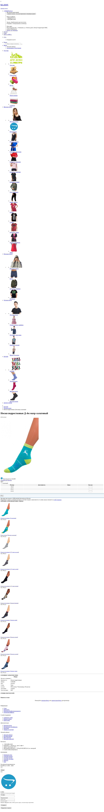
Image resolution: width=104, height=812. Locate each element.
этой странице (57, 499)
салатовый (5, 483)
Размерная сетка (8, 755)
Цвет (2, 481)
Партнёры (6, 728)
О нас (5, 33)
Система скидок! (8, 757)
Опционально (4, 797)
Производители (8, 725)
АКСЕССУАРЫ (8, 402)
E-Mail (2, 792)
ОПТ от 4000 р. (8, 34)
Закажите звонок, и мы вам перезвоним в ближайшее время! (21, 13)
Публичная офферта (9, 712)
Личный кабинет (8, 735)
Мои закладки (7, 737)
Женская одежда (8, 107)
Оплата (5, 31)
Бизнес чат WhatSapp (12, 30)
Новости (6, 760)
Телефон (3, 795)
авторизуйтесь (45, 700)
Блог (5, 761)
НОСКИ (6, 356)
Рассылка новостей (9, 739)
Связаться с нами (8, 717)
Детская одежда (8, 300)
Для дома (6, 50)
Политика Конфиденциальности (12, 711)
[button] (5, 37)
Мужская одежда (8, 254)
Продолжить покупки (6, 808)
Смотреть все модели (6, 480)
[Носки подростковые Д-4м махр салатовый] (20, 476)
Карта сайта (7, 720)
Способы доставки (8, 759)
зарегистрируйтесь (56, 700)
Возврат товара (8, 719)
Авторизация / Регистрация (14, 48)
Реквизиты (6, 709)
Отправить (3, 805)
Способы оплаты (8, 756)
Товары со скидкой (9, 729)
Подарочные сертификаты (10, 727)
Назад (2, 770)
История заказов (8, 736)
